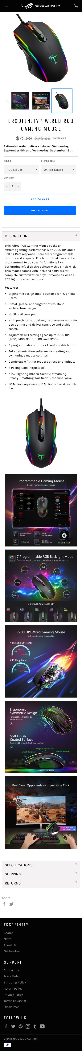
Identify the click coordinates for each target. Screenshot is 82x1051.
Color (7, 161)
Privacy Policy (13, 994)
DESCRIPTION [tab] (16, 236)
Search (9, 933)
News (7, 939)
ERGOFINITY (31, 1038)
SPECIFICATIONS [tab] (19, 865)
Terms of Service (15, 1001)
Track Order (12, 976)
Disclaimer (11, 1007)
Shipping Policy (15, 982)
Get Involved (12, 951)
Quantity (9, 177)
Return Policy (13, 988)
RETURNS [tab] (13, 883)
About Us (10, 945)
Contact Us (11, 970)
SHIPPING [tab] (13, 874)
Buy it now (40, 210)
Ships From (48, 161)
